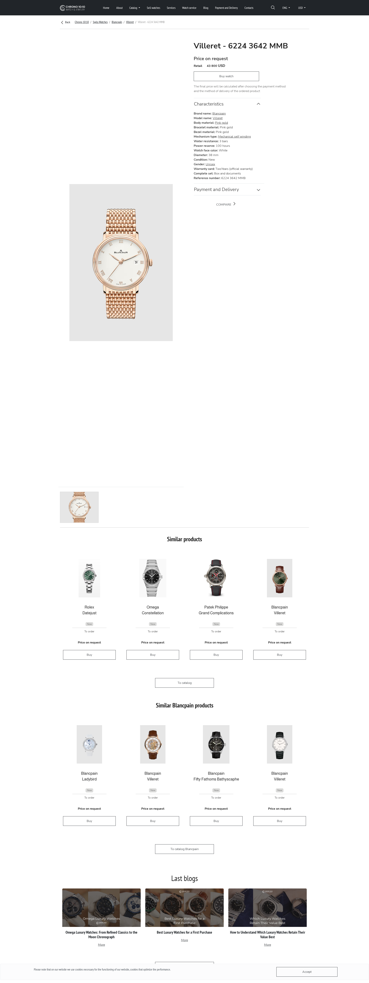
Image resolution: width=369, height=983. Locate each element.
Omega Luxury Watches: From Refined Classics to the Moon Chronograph (101, 934)
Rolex (89, 607)
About (119, 8)
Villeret (130, 22)
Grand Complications (216, 613)
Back (67, 22)
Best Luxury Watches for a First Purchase (184, 932)
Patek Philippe (216, 607)
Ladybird (89, 779)
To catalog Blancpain (184, 849)
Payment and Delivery (226, 8)
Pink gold (221, 123)
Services (171, 8)
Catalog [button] (133, 8)
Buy (89, 655)
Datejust (89, 613)
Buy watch (226, 76)
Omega (153, 607)
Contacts (248, 8)
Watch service (189, 8)
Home (106, 8)
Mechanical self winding (234, 136)
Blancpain (117, 22)
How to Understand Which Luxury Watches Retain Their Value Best (267, 934)
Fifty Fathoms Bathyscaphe (216, 779)
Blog (205, 8)
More (101, 945)
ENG (285, 8)
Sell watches (153, 8)
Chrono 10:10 (82, 22)
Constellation (153, 613)
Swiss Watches (100, 22)
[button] (273, 7)
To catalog (185, 683)
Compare (224, 205)
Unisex (210, 164)
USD (300, 8)
